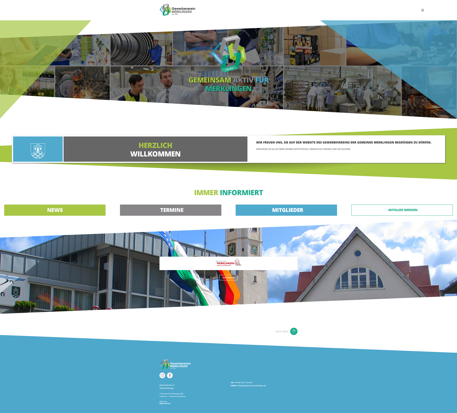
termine (172, 209)
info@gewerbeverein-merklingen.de (251, 385)
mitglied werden (403, 210)
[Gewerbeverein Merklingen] (177, 14)
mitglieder (287, 209)
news (55, 209)
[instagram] (162, 375)
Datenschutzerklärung (177, 396)
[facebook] (170, 375)
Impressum (163, 396)
